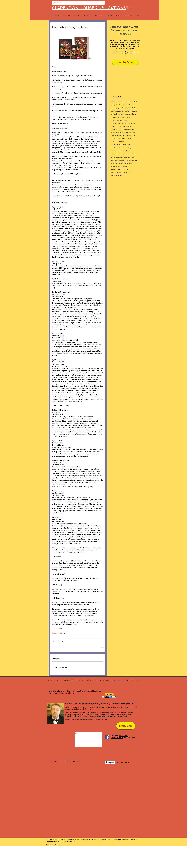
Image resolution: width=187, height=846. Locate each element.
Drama (113, 126)
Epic (136, 129)
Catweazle (114, 114)
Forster (128, 135)
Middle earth (123, 163)
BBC (123, 108)
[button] (137, 5)
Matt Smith (114, 163)
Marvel (128, 160)
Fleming (113, 135)
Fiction (128, 132)
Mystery (119, 166)
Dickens (124, 123)
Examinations (120, 132)
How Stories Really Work (119, 148)
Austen (131, 105)
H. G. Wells (114, 142)
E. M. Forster (120, 126)
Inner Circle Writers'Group (119, 737)
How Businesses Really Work (120, 145)
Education (114, 129)
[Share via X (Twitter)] (58, 641)
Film (133, 132)
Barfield (128, 108)
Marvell (134, 160)
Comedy (113, 120)
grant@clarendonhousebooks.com (62, 841)
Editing (128, 126)
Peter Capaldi (128, 172)
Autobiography (116, 108)
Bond (112, 111)
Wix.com (57, 845)
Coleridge (130, 117)
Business (118, 111)
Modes (131, 163)
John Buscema (126, 154)
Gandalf (113, 139)
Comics (119, 120)
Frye (133, 135)
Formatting (121, 135)
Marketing (121, 160)
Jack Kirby (114, 151)
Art (127, 105)
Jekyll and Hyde (124, 151)
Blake (134, 108)
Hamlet (121, 142)
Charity (121, 114)
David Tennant (116, 123)
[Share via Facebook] (53, 641)
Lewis (113, 157)
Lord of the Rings (129, 157)
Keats (134, 154)
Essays (113, 132)
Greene (128, 139)
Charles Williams (130, 114)
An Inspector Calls (131, 102)
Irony (135, 148)
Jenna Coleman (116, 154)
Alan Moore (120, 102)
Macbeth (114, 160)
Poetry (113, 175)
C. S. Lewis (125, 111)
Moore (113, 166)
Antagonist (114, 105)
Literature (119, 157)
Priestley (119, 175)
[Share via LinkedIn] (63, 641)
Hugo (130, 148)
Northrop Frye (115, 169)
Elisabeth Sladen (128, 129)
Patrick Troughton (117, 172)
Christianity (121, 117)
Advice (113, 102)
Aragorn (122, 105)
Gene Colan (121, 139)
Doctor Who (132, 123)
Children (114, 117)
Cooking (125, 120)
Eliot (120, 129)
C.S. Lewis (133, 111)
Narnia (125, 166)
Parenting (125, 169)
